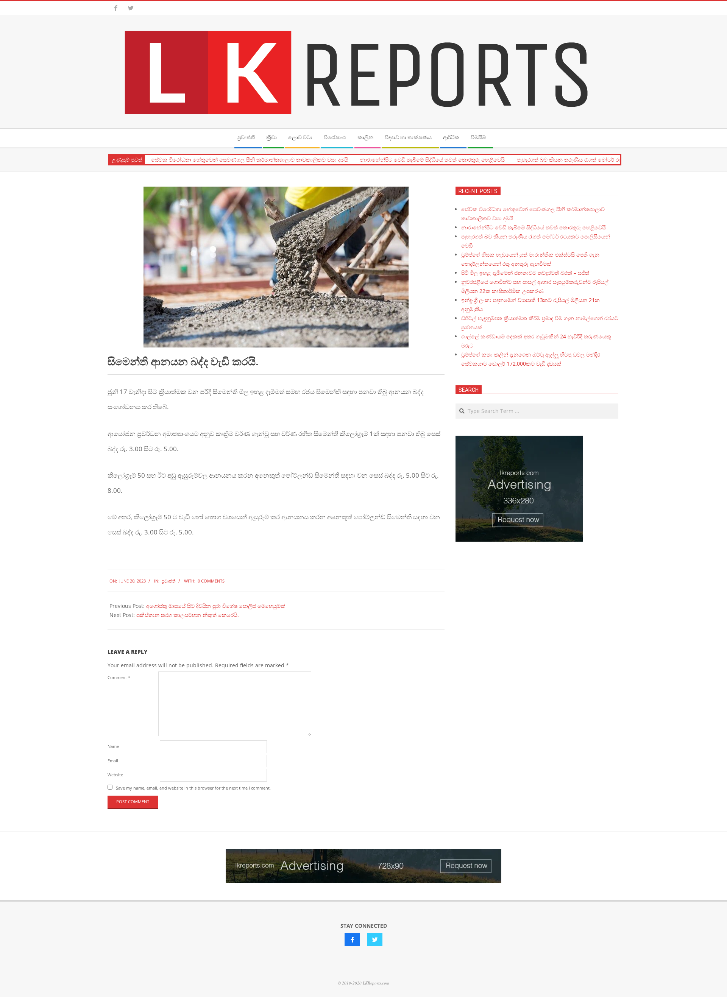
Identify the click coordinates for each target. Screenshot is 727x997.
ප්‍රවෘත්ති (169, 581)
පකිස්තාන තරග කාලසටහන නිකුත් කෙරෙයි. (187, 614)
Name (113, 746)
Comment (119, 677)
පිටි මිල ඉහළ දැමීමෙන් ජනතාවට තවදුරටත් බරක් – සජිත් (525, 272)
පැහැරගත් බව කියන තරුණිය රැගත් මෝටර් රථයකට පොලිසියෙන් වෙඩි (598, 160)
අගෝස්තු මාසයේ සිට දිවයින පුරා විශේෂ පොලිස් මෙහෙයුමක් (215, 605)
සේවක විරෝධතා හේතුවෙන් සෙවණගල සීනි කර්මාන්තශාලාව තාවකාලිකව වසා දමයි (249, 160)
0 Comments (211, 581)
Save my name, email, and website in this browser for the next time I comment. (193, 788)
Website (115, 774)
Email (113, 760)
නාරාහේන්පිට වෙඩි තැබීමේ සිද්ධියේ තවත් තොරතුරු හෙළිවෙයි (432, 160)
